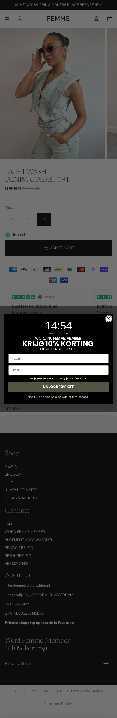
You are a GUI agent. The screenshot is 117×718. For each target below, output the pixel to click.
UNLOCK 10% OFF (58, 386)
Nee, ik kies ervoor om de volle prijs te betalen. (58, 397)
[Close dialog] (109, 318)
